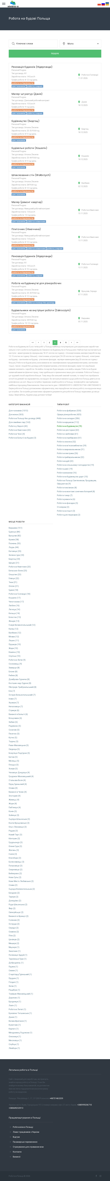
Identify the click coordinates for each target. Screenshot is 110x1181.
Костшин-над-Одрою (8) (20, 683)
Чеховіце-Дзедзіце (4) (19, 772)
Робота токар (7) (65, 495)
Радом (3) (13, 831)
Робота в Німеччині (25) (20, 567)
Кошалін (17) (15, 598)
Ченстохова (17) (16, 602)
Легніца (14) (14, 609)
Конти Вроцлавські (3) (19, 823)
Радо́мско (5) (15, 726)
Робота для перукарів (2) (68, 515)
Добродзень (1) (16, 963)
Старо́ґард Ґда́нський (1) (20, 974)
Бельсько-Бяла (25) (18, 571)
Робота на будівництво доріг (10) (72, 477)
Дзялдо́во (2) (15, 901)
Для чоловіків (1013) (18, 411)
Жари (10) (13, 648)
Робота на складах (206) (68, 418)
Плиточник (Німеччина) (26, 229)
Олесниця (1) (15, 1036)
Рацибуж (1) (14, 990)
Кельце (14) (14, 613)
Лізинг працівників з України (26, 1132)
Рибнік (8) (13, 675)
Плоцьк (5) (14, 765)
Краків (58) (14, 539)
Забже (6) (13, 722)
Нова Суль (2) (15, 877)
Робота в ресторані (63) (68, 430)
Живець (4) (14, 800)
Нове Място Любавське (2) (21, 881)
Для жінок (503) (16, 414)
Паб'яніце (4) (15, 807)
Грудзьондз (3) (16, 842)
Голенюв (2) (14, 920)
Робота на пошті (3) (66, 511)
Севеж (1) (13, 970)
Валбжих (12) (15, 633)
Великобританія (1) (18, 1021)
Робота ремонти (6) (66, 499)
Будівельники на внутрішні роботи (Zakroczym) (41, 310)
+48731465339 (56, 1098)
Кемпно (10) (14, 652)
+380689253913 (16, 1108)
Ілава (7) (13, 699)
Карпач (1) (14, 1029)
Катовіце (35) (15, 551)
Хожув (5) (13, 769)
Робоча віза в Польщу (23, 1127)
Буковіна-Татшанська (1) (20, 1013)
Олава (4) (13, 788)
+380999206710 (84, 1105)
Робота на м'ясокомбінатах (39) (72, 445)
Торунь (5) (13, 741)
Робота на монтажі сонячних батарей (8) (76, 491)
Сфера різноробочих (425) (69, 414)
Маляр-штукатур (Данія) (27, 94)
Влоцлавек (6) (15, 718)
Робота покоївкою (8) (67, 488)
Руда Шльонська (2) (18, 904)
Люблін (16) (14, 605)
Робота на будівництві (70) (69, 426)
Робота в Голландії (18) (19, 594)
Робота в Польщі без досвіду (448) (25, 418)
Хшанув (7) (14, 703)
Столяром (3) (63, 507)
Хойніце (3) (14, 815)
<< (33, 342)
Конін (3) (13, 811)
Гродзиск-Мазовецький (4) (21, 776)
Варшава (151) (15, 528)
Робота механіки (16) (67, 473)
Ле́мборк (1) (14, 1048)
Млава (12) (14, 637)
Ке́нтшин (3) (14, 838)
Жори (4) (13, 804)
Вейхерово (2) (15, 873)
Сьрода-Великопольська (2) (22, 889)
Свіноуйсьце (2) (16, 912)
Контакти (17, 1152)
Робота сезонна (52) (66, 442)
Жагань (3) (14, 850)
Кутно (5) (13, 738)
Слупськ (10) (14, 656)
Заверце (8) (14, 668)
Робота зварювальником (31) (70, 449)
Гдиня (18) (13, 590)
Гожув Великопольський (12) (22, 625)
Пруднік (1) (14, 978)
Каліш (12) (13, 629)
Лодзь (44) (14, 547)
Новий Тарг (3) (15, 835)
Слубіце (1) (14, 1044)
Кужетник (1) (15, 1025)
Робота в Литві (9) (17, 660)
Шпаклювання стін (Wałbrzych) (31, 175)
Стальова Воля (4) (17, 780)
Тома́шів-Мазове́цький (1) (21, 994)
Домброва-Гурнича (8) (19, 679)
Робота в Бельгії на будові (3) (22, 438)
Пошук (55, 53)
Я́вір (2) (12, 908)
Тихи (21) (13, 582)
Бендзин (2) (14, 893)
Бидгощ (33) (14, 559)
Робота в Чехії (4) (17, 434)
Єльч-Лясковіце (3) (18, 827)
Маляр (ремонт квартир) (27, 202)
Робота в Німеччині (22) (20, 430)
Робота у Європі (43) (18, 426)
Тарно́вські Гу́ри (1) (18, 959)
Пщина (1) (13, 967)
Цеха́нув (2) (14, 939)
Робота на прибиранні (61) (69, 438)
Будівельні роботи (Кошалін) (29, 148)
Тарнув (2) (13, 897)
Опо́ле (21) (14, 586)
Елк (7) (12, 691)
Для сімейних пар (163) (19, 422)
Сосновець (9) (15, 664)
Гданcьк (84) (14, 532)
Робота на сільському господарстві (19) (75, 465)
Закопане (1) (15, 951)
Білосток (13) (15, 617)
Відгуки (16, 1137)
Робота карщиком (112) (68, 422)
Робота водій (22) (65, 461)
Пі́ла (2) (12, 936)
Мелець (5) (14, 761)
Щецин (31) (14, 563)
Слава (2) (13, 885)
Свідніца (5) (14, 749)
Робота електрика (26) (67, 453)
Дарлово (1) (14, 998)
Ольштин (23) (15, 574)
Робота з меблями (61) (67, 434)
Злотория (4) (15, 796)
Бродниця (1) (15, 1002)
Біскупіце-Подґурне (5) (19, 753)
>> (77, 342)
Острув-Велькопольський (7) (22, 695)
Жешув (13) (14, 621)
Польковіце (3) (15, 866)
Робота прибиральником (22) (70, 457)
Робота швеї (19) (65, 469)
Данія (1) (13, 1017)
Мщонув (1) (14, 947)
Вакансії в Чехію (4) (18, 792)
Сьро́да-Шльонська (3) (19, 819)
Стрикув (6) (14, 710)
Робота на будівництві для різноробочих (36, 283)
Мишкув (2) (14, 943)
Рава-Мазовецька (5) (19, 745)
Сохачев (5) (14, 730)
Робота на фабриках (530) (69, 411)
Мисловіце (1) (15, 1040)
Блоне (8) (13, 671)
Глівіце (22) (14, 578)
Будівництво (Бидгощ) (25, 121)
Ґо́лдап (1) (14, 982)
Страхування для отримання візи (28, 1147)
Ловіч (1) (13, 1005)
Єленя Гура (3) (15, 846)
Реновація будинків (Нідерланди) (32, 67)
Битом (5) (13, 757)
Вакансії (17, 1157)
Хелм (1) (13, 986)
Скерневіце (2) (15, 870)
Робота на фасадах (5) (67, 503)
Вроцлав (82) (15, 536)
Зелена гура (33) (16, 555)
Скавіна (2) (14, 932)
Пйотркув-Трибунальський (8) (22, 687)
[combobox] (80, 44)
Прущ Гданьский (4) (18, 784)
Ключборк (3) (15, 858)
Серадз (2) (14, 928)
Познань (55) (15, 543)
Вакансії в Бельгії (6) (18, 714)
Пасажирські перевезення (25, 1142)
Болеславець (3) (16, 862)
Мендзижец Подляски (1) (20, 1033)
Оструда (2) (14, 924)
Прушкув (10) (15, 644)
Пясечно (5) (14, 734)
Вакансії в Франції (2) (19, 916)
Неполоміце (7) (16, 706)
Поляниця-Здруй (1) (18, 955)
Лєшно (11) (14, 640)
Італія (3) (13, 854)
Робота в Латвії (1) (17, 1009)
